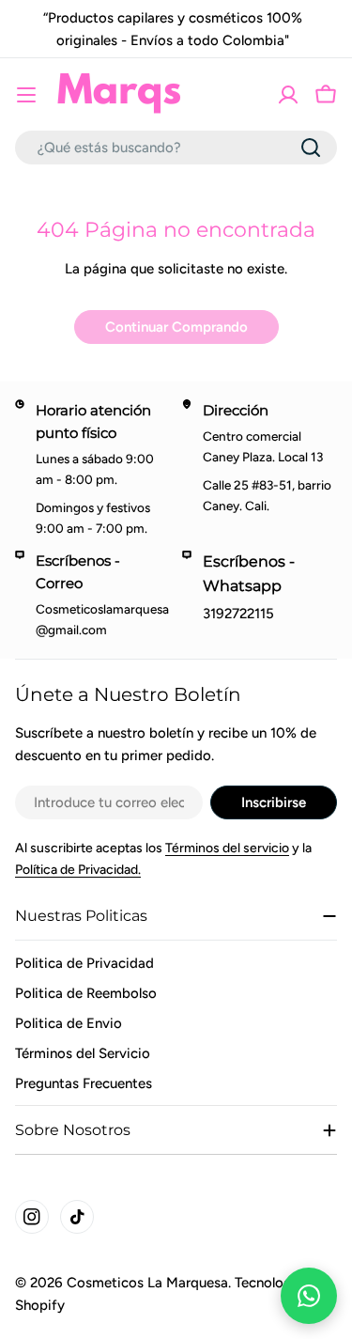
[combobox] (176, 147)
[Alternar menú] (26, 95)
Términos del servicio (227, 848)
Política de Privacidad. (78, 870)
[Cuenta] (288, 95)
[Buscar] (310, 147)
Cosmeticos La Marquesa (147, 1282)
